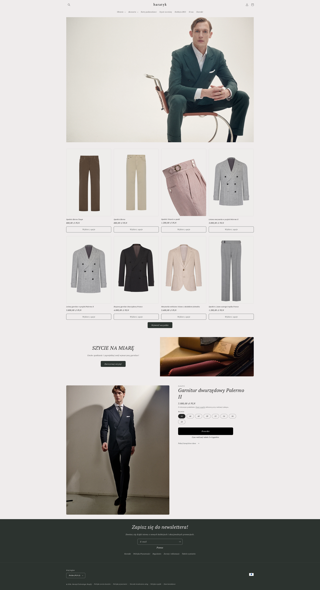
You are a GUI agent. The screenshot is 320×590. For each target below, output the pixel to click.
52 (215, 416)
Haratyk (75, 584)
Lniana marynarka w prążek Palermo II (223, 219)
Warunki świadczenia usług (139, 584)
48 (199, 416)
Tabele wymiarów (189, 554)
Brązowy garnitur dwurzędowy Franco (128, 307)
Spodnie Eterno (119, 219)
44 (182, 416)
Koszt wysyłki (200, 407)
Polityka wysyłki (155, 584)
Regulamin (157, 554)
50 (207, 416)
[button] (69, 5)
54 (224, 416)
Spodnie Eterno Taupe (74, 219)
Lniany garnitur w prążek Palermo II (80, 307)
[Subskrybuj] (179, 542)
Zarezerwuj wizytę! (113, 364)
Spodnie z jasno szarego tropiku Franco (224, 307)
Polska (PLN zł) (74, 575)
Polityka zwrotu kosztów (102, 584)
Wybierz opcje (88, 229)
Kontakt (127, 554)
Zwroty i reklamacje (171, 554)
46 (190, 416)
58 (182, 422)
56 (233, 416)
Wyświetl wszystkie (160, 325)
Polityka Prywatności (141, 554)
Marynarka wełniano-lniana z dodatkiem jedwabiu (180, 307)
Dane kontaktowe (170, 584)
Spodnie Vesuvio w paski (170, 219)
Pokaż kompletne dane (187, 443)
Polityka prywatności (120, 584)
